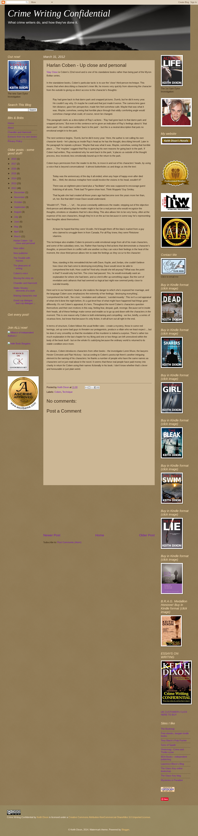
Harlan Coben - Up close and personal (24, 242)
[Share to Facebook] (95, 387)
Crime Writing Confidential (59, 13)
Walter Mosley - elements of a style (24, 289)
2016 (14, 168)
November (19, 197)
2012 (14, 188)
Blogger (125, 829)
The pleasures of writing (21, 267)
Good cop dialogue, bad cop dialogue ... (24, 302)
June (17, 221)
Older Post (147, 535)
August (18, 212)
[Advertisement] (99, 509)
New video (18, 248)
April (16, 231)
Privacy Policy (15, 141)
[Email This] (86, 387)
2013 (14, 183)
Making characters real (25, 295)
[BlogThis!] (89, 387)
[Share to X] (92, 387)
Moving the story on (23, 278)
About (11, 128)
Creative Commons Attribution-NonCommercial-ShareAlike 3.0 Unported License (109, 817)
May (16, 226)
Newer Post (51, 535)
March (17, 236)
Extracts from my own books (22, 137)
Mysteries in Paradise (172, 780)
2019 (14, 159)
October (18, 202)
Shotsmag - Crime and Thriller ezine (172, 751)
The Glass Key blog (171, 775)
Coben (57, 392)
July (16, 217)
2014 (14, 178)
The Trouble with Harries (21, 259)
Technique (67, 392)
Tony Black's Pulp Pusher (174, 740)
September (20, 207)
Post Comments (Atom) (69, 542)
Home (99, 535)
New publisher (20, 253)
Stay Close (52, 72)
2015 (14, 173)
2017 (14, 163)
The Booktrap (167, 729)
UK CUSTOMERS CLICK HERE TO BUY (174, 713)
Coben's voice (20, 273)
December (19, 192)
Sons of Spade (168, 745)
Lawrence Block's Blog (172, 764)
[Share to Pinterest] (98, 387)
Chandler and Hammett (19, 132)
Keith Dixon (63, 387)
